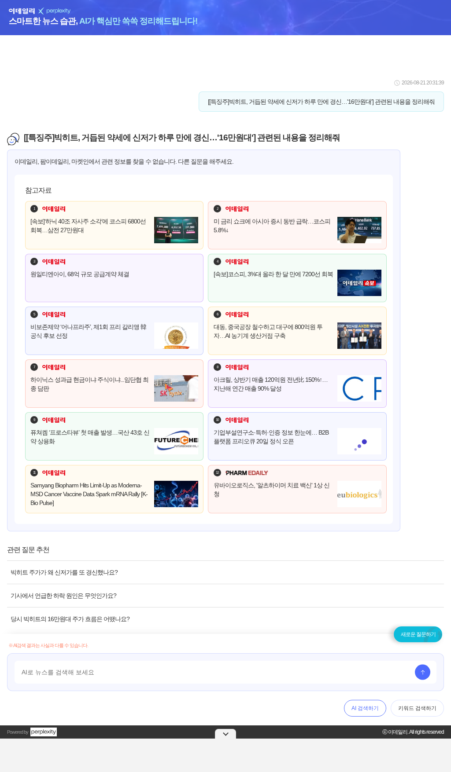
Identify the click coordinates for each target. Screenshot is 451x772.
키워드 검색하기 (417, 708)
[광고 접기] (225, 734)
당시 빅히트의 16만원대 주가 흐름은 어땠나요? (70, 618)
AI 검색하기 (365, 708)
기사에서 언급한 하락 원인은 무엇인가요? (63, 595)
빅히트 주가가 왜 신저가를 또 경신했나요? (64, 572)
